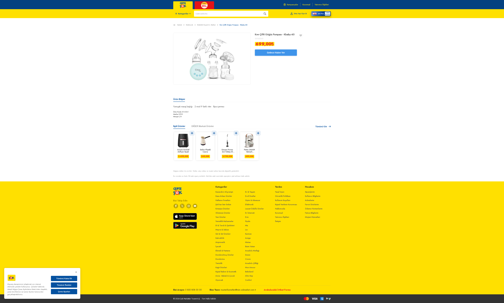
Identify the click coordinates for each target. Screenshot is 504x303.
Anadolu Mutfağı (252, 250)
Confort (248, 280)
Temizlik (219, 263)
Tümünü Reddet (64, 285)
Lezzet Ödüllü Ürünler (254, 208)
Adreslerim (309, 200)
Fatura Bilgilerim (311, 213)
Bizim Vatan (250, 246)
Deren (247, 255)
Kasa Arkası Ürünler (224, 196)
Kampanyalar (292, 4)
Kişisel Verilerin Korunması (286, 204)
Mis (246, 225)
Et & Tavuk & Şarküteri (225, 225)
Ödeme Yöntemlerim (313, 208)
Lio (246, 229)
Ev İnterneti (249, 213)
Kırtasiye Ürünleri (223, 208)
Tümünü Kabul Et (64, 278)
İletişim (278, 221)
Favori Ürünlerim (312, 204)
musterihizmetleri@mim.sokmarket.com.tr (238, 289)
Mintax (248, 242)
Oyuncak (219, 280)
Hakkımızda (280, 208)
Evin (247, 217)
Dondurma (220, 259)
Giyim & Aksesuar (252, 200)
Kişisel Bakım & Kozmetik (226, 271)
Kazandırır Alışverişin (224, 192)
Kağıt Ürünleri (221, 267)
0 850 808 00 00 (193, 289)
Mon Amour (250, 267)
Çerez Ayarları (64, 292)
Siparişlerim (310, 192)
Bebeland (249, 271)
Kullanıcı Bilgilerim (312, 196)
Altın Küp (249, 276)
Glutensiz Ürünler (223, 213)
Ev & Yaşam (250, 192)
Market (179, 25)
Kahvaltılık (220, 238)
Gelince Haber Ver (276, 53)
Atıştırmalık (220, 242)
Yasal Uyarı (279, 192)
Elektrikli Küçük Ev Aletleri (206, 25)
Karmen (248, 234)
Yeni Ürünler (221, 217)
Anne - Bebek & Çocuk (225, 276)
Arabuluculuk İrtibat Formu (277, 289)
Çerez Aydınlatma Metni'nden (29, 289)
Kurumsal (279, 213)
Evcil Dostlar (250, 196)
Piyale (247, 221)
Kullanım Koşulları (282, 200)
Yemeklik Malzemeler (224, 221)
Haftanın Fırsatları (223, 200)
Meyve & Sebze (222, 229)
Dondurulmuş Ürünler (225, 255)
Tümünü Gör (321, 126)
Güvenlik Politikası (282, 196)
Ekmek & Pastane (223, 250)
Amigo (248, 238)
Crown (248, 259)
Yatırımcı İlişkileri (282, 217)
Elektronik (189, 25)
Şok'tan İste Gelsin (223, 204)
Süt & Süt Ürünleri (223, 234)
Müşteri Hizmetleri (312, 217)
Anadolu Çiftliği (251, 263)
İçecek (218, 246)
